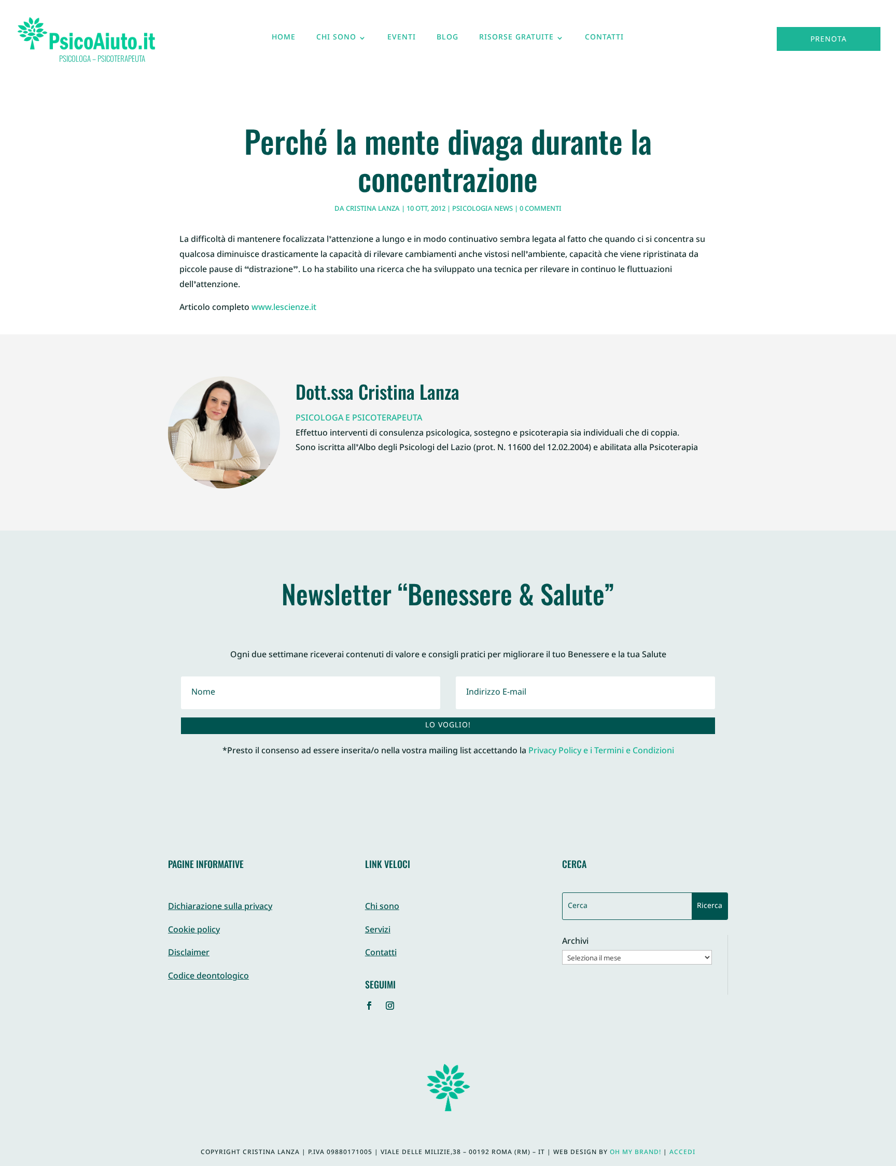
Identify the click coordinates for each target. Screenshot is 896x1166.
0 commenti (541, 209)
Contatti (604, 40)
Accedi (682, 1152)
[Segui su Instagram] (390, 1005)
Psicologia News (482, 209)
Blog (447, 40)
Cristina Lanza (373, 209)
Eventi (401, 40)
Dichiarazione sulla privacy (220, 907)
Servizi (377, 930)
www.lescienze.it (283, 308)
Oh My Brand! (635, 1152)
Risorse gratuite (516, 40)
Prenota (828, 40)
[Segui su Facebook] (369, 1005)
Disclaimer (188, 953)
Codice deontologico (208, 977)
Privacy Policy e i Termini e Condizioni (601, 751)
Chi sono (336, 40)
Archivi (575, 942)
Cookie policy (194, 930)
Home (284, 40)
